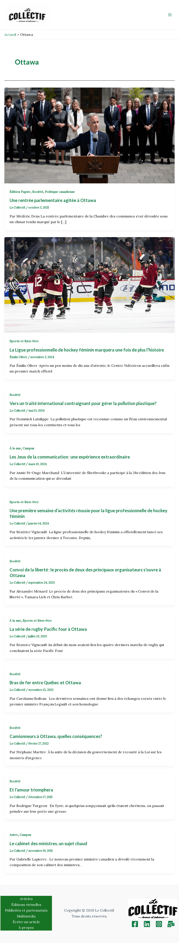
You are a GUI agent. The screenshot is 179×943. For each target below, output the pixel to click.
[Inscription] (170, 924)
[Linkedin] (146, 924)
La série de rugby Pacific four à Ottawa (48, 629)
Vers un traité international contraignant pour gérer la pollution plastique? (83, 403)
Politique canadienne (60, 192)
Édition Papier (20, 192)
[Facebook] (134, 924)
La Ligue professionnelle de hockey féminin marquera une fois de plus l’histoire (87, 349)
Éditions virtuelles (26, 904)
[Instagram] (158, 924)
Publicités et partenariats (26, 910)
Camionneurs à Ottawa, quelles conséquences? (56, 736)
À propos (26, 927)
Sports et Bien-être (24, 341)
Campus (28, 448)
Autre (14, 835)
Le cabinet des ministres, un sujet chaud (48, 843)
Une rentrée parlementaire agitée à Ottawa (53, 200)
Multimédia (26, 916)
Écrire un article (26, 922)
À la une (15, 448)
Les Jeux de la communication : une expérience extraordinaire (70, 456)
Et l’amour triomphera (31, 789)
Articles (26, 898)
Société (37, 192)
